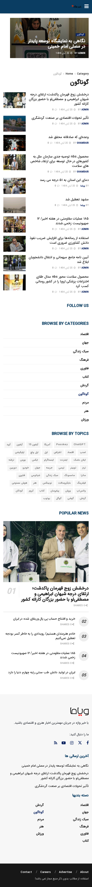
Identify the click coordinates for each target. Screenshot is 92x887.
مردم (85, 402)
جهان (85, 342)
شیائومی (35, 475)
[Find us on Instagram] (71, 743)
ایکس (35, 460)
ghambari (83, 143)
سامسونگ (69, 475)
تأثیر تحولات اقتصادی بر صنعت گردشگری (60, 118)
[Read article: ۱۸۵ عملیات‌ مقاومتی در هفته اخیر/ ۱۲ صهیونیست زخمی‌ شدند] (14, 224)
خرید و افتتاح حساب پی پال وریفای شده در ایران (44, 618)
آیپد (8, 445)
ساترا (83, 475)
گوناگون (80, 34)
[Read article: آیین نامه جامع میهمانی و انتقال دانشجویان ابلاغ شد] (14, 263)
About (84, 872)
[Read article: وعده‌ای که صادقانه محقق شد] (14, 143)
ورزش (85, 419)
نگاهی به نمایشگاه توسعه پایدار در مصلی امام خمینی (56, 44)
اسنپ (83, 452)
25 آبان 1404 (63, 53)
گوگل (58, 498)
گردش (84, 385)
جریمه (49, 468)
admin (81, 53)
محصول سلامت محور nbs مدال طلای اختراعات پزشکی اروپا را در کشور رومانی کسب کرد (62, 281)
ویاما (82, 186)
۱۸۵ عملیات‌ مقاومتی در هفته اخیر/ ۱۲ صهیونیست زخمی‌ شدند (63, 221)
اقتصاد (84, 334)
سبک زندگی (81, 351)
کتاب (86, 376)
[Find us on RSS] (55, 743)
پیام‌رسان (54, 491)
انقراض (57, 452)
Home (69, 74)
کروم (31, 491)
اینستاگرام (49, 460)
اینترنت (63, 460)
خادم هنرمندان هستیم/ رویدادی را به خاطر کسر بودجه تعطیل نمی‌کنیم (40, 636)
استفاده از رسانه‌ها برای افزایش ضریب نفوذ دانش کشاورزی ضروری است (59, 240)
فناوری (84, 368)
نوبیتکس (47, 483)
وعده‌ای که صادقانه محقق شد (68, 137)
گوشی (70, 498)
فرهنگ (84, 359)
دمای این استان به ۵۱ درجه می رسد (64, 180)
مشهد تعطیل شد (77, 199)
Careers (45, 872)
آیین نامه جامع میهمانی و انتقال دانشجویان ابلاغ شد (59, 260)
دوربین (13, 468)
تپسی (61, 468)
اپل (46, 452)
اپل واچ (34, 452)
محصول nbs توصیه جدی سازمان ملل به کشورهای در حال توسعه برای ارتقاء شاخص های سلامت (59, 161)
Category (83, 74)
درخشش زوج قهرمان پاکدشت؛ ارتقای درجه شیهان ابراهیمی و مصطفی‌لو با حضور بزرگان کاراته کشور (59, 99)
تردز (84, 468)
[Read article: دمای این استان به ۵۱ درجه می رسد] (14, 186)
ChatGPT (80, 445)
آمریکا (47, 445)
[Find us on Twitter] (80, 743)
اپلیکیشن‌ (19, 452)
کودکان (19, 491)
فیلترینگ (81, 483)
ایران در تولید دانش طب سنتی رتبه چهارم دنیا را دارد (41, 672)
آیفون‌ (20, 445)
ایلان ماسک (79, 460)
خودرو (26, 468)
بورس (23, 460)
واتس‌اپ (81, 491)
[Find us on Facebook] (87, 743)
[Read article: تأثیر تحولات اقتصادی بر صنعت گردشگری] (14, 124)
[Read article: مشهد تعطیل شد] (14, 205)
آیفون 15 (33, 445)
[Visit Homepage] (77, 6)
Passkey (62, 445)
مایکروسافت (64, 483)
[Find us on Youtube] (64, 743)
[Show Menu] (86, 6)
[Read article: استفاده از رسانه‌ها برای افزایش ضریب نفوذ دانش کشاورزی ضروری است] (14, 244)
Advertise (65, 872)
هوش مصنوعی (19, 483)
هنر (86, 411)
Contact (26, 872)
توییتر (73, 468)
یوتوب (46, 498)
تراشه (11, 460)
